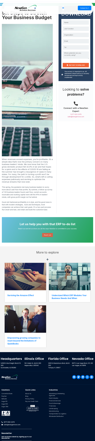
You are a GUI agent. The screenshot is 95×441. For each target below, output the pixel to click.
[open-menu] (63, 8)
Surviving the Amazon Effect (20, 295)
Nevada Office (83, 359)
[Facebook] (74, 377)
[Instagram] (87, 377)
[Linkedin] (83, 377)
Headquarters (11, 359)
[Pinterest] (92, 377)
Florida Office (58, 359)
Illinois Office (34, 359)
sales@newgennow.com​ (76, 117)
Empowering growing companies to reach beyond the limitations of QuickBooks (23, 341)
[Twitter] (78, 377)
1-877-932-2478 (75, 114)
